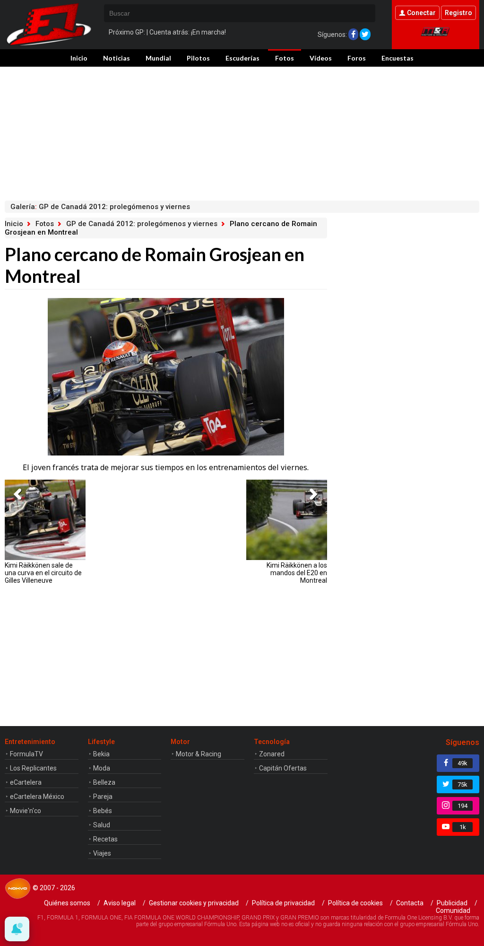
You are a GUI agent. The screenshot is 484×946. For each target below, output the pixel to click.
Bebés (102, 811)
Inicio (78, 58)
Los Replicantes (33, 768)
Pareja (102, 796)
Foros (356, 58)
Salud (101, 825)
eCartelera (26, 782)
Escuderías (242, 58)
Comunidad (453, 910)
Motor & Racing (198, 754)
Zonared (272, 754)
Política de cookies (355, 903)
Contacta (410, 903)
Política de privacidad (283, 903)
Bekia (101, 754)
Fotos (284, 58)
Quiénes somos (67, 903)
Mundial (158, 58)
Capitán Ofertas (283, 768)
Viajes (102, 853)
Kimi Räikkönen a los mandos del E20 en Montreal (297, 572)
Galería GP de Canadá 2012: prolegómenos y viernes (100, 206)
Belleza (104, 782)
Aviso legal (120, 903)
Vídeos (321, 58)
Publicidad (452, 903)
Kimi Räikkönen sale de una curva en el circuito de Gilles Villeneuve (43, 572)
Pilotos (198, 58)
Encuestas (397, 58)
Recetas (105, 839)
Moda (101, 768)
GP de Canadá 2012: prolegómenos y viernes (141, 223)
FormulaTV (26, 754)
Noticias (116, 58)
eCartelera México (37, 796)
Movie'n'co (25, 811)
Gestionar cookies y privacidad (194, 903)
